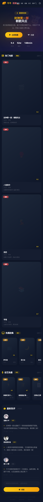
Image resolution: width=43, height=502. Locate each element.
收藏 (32, 35)
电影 (22, 3)
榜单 (33, 3)
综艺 (29, 3)
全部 (38, 56)
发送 (22, 489)
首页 (18, 3)
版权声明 (21, 500)
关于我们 (12, 500)
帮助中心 (30, 500)
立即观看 (15, 35)
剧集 (26, 3)
